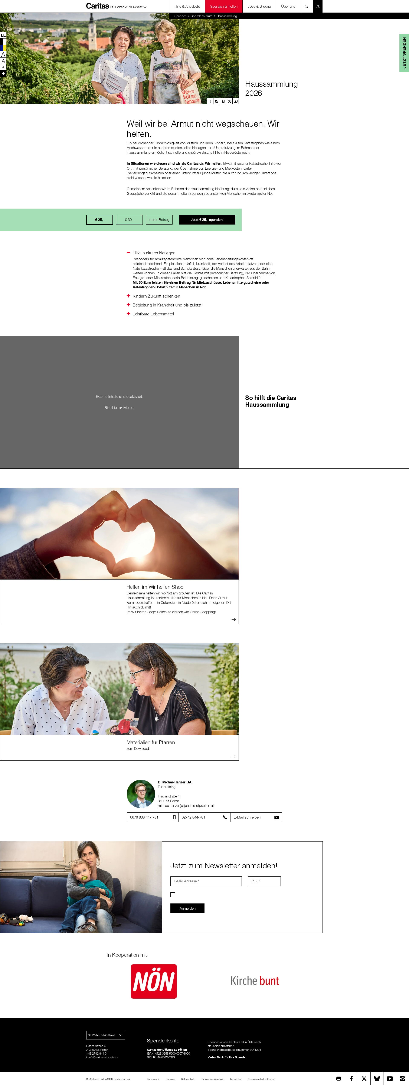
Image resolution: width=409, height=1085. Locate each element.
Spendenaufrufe (201, 16)
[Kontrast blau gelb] (3, 48)
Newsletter (236, 1079)
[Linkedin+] (223, 101)
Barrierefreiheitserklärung (261, 1079)
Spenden (180, 16)
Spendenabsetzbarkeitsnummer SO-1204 (234, 1050)
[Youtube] (235, 101)
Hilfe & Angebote (187, 6)
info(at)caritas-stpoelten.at (102, 1057)
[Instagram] (216, 101)
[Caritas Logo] (97, 6)
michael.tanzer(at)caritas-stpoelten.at (186, 805)
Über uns (288, 6)
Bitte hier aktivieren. (119, 407)
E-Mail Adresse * (186, 881)
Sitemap (170, 1079)
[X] (229, 101)
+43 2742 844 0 (96, 1053)
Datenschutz (188, 1079)
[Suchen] (307, 6)
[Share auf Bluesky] (377, 1078)
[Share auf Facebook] (351, 1078)
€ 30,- (129, 219)
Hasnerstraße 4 (168, 796)
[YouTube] (389, 1078)
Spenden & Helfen (223, 6)
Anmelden (188, 908)
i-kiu (127, 1079)
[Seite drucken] (338, 1078)
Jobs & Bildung (259, 6)
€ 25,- (99, 219)
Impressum (153, 1079)
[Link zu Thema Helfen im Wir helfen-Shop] (119, 533)
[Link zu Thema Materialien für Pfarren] (119, 688)
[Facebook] (210, 101)
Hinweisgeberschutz (212, 1079)
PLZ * (256, 881)
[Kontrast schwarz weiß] (3, 41)
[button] (128, 6)
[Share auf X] (364, 1078)
